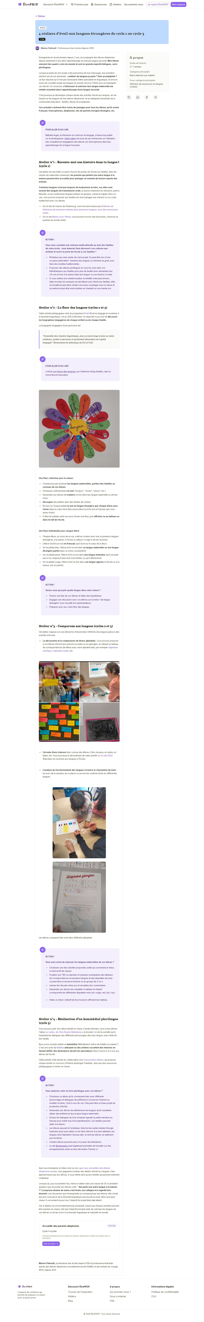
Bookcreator (62, 1146)
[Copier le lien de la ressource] (128, 97)
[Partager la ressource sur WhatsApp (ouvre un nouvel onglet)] (137, 97)
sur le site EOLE (105, 755)
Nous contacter (118, 1296)
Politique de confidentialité (165, 1291)
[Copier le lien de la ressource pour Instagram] (155, 97)
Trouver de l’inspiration (80, 1291)
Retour (41, 16)
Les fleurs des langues (64, 371)
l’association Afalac (93, 1060)
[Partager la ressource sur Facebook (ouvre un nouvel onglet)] (146, 97)
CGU (153, 1296)
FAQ (112, 1300)
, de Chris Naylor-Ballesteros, (64, 1032)
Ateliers (72, 1296)
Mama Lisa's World (61, 217)
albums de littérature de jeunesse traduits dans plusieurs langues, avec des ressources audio (80, 209)
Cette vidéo (70, 138)
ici (95, 1032)
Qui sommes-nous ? (120, 1291)
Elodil (86, 313)
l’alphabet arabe (60, 651)
